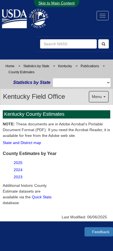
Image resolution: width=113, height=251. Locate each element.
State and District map (22, 142)
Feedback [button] (100, 232)
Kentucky (65, 66)
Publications (90, 66)
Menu (97, 96)
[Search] (103, 44)
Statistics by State (36, 66)
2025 (18, 162)
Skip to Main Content (56, 3)
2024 (18, 170)
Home (10, 66)
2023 (18, 177)
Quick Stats (42, 197)
